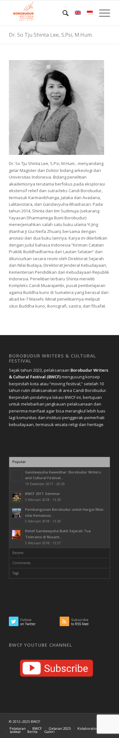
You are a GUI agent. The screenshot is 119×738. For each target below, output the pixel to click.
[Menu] (101, 13)
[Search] (62, 13)
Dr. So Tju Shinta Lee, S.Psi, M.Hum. (51, 34)
